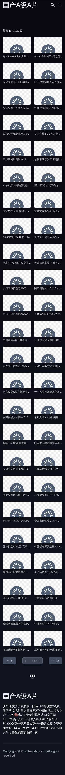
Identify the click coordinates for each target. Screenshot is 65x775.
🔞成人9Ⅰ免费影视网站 (29, 715)
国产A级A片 (20, 5)
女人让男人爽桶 (22, 710)
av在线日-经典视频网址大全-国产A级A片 (26, 185)
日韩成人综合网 (35, 719)
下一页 (55, 660)
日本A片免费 (20, 728)
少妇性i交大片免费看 (16, 706)
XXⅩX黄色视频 (16, 723)
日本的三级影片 (39, 728)
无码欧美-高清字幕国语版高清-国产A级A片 (27, 81)
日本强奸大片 (15, 719)
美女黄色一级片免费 (40, 723)
